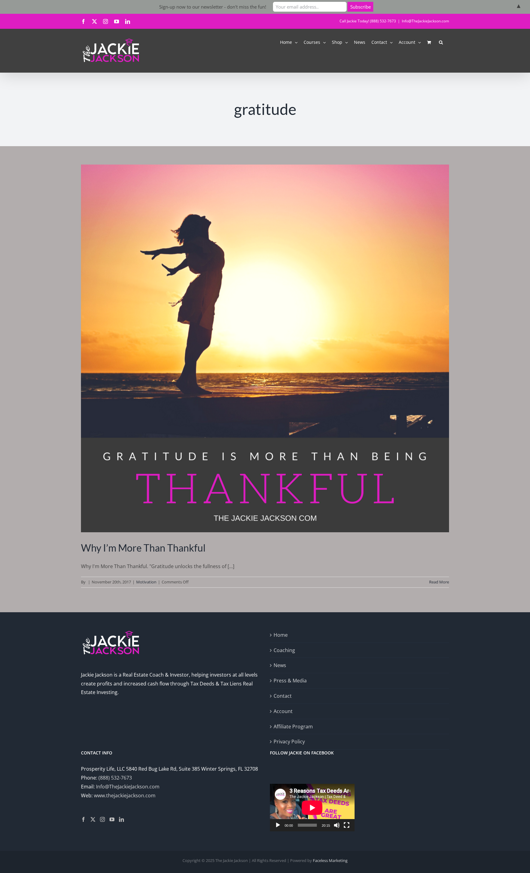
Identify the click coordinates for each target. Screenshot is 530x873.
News (280, 665)
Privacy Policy (289, 741)
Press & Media (290, 680)
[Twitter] (92, 819)
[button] (441, 42)
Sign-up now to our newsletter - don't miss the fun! (212, 7)
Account (283, 711)
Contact (283, 696)
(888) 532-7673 (115, 777)
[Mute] (337, 825)
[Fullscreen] (347, 825)
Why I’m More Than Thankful (143, 548)
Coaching (284, 650)
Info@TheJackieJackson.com (425, 21)
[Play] (278, 825)
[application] (312, 807)
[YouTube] (111, 819)
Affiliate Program (293, 726)
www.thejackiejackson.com (125, 795)
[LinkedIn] (121, 819)
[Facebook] (83, 819)
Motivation (146, 582)
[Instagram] (102, 819)
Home (281, 635)
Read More (439, 582)
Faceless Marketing (330, 860)
